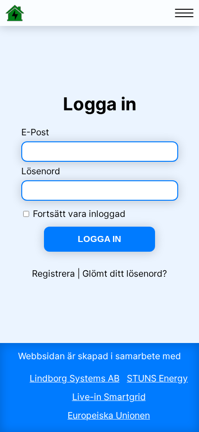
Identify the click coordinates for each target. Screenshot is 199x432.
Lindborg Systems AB (74, 378)
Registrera (53, 273)
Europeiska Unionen (109, 415)
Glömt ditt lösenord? (124, 273)
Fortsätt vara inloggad (79, 213)
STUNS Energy (157, 378)
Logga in (99, 239)
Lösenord (40, 171)
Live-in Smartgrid (109, 396)
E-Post (35, 132)
